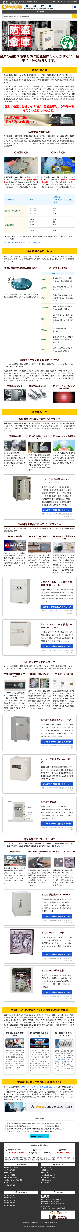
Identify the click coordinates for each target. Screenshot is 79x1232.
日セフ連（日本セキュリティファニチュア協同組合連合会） (26, 242)
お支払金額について (48, 1175)
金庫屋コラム (9, 1182)
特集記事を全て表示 (40, 1136)
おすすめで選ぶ (10, 1170)
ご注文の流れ (46, 1167)
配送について (46, 1180)
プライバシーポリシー (36, 1223)
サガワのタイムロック (53, 932)
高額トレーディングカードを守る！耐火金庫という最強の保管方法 (31, 1131)
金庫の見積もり (10, 1195)
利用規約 (26, 1223)
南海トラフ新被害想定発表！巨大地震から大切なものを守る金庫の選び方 (34, 1123)
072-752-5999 (16, 1152)
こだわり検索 (60, 1060)
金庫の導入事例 (10, 1185)
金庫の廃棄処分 (10, 1205)
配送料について (47, 1170)
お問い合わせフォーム (39, 1152)
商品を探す (40, 11)
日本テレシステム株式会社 (53, 1200)
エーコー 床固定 (48, 802)
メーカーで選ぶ (10, 1175)
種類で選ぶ (8, 1172)
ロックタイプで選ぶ (11, 1177)
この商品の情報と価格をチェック (57, 510)
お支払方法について (48, 1177)
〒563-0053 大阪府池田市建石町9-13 (53, 1204)
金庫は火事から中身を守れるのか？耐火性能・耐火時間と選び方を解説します (35, 1128)
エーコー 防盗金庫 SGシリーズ (56, 720)
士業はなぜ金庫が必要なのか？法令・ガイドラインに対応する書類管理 (33, 1126)
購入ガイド (64, 1)
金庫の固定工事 (10, 1200)
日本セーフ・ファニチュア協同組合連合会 (36, 1087)
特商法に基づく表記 (51, 1223)
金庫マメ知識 (55, 1)
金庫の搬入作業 (10, 1198)
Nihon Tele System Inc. (40, 1226)
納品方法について (48, 1172)
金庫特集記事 (39, 1118)
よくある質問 (73, 1)
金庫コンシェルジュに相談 (13, 1180)
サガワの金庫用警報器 (53, 970)
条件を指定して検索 (11, 1167)
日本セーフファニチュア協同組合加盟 (53, 1208)
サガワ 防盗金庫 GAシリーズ (56, 894)
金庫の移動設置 (10, 1203)
